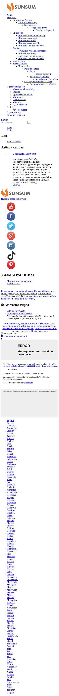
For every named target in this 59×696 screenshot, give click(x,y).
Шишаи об (18, 33)
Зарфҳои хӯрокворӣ (39, 76)
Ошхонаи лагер (31, 25)
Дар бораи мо (13, 112)
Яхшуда (16, 92)
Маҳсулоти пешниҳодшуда (31, 56)
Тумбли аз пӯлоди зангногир (32, 51)
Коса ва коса (19, 61)
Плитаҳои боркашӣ (45, 30)
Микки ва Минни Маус (24, 89)
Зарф (32, 71)
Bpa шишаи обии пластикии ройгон (39, 296)
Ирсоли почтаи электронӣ (14, 336)
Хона (9, 15)
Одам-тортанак (20, 104)
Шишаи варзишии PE (29, 43)
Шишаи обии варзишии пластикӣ (17, 298)
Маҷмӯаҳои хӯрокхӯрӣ (47, 79)
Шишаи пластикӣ (27, 40)
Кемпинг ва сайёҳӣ (27, 22)
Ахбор (10, 107)
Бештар (16, 185)
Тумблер (17, 48)
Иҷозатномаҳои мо (16, 86)
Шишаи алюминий (27, 38)
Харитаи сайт (13, 283)
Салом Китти (19, 99)
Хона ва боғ (24, 66)
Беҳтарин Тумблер (24, 153)
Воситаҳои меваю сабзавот (43, 84)
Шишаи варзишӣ (28, 293)
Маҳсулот (11, 17)
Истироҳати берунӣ (22, 20)
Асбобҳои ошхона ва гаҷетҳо (38, 81)
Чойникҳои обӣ (43, 74)
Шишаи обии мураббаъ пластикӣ (20, 323)
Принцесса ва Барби (23, 94)
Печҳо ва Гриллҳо (38, 28)
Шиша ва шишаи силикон (31, 45)
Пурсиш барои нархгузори (14, 199)
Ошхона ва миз (31, 69)
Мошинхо (17, 102)
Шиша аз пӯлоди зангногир (31, 35)
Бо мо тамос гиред (16, 115)
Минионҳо (18, 97)
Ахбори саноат (20, 110)
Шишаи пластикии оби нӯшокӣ (16, 291)
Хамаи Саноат (20, 63)
